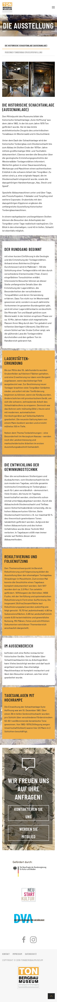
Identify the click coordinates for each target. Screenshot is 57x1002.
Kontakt (6, 953)
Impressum (17, 953)
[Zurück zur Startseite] (7, 7)
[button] (53, 7)
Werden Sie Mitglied (28, 833)
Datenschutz (31, 953)
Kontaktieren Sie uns (28, 813)
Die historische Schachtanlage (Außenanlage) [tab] (26, 45)
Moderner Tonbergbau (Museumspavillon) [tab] (23, 52)
